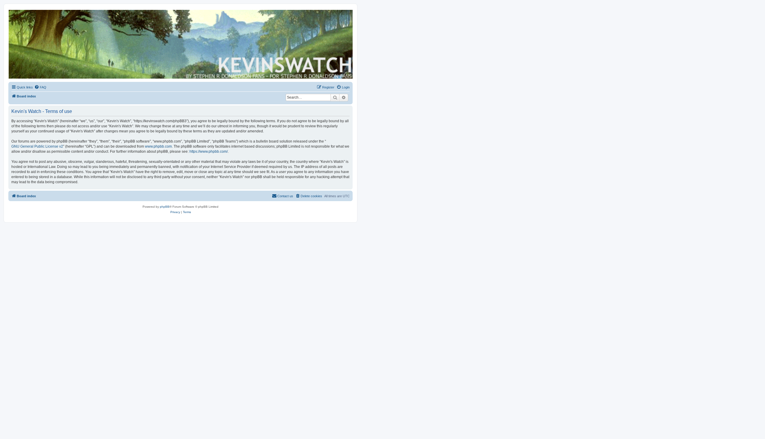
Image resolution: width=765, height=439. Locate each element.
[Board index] (180, 44)
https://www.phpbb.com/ (208, 151)
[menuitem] (40, 87)
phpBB (164, 206)
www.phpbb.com (158, 146)
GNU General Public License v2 (37, 146)
